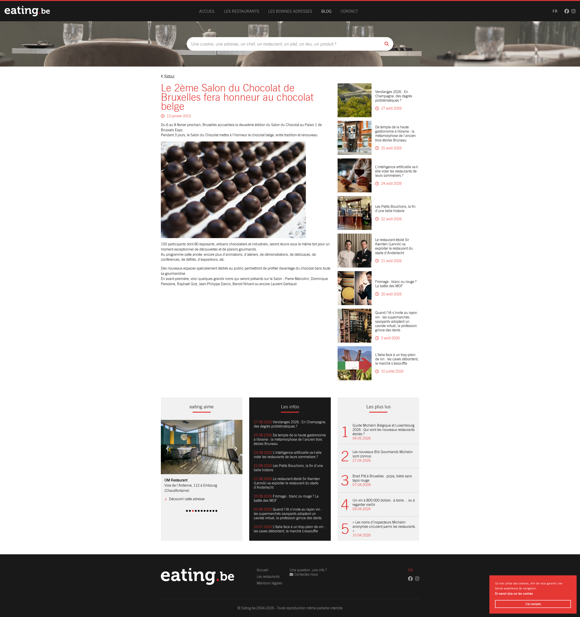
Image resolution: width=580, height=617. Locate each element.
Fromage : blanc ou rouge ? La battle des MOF (395, 284)
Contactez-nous (306, 574)
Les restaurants (241, 11)
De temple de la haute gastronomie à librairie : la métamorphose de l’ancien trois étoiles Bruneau (395, 133)
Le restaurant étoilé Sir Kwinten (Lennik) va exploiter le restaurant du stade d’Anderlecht (394, 246)
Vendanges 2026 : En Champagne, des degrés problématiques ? (393, 96)
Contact (349, 11)
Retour (169, 76)
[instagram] (573, 11)
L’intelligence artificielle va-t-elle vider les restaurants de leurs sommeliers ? (396, 171)
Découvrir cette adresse (187, 494)
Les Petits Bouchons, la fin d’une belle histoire (395, 208)
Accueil (207, 11)
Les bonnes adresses (290, 11)
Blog (326, 11)
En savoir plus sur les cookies (514, 593)
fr (555, 11)
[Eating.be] (27, 11)
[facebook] (566, 11)
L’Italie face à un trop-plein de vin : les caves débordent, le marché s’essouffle (396, 359)
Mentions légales (269, 583)
